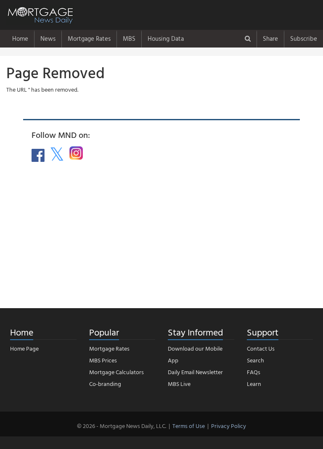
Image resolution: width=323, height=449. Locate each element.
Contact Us (261, 348)
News (48, 38)
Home (20, 38)
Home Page (24, 348)
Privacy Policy (228, 425)
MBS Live (179, 383)
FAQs (253, 371)
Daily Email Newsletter (195, 371)
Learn (254, 383)
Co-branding (105, 383)
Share (270, 38)
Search (255, 360)
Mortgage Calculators (116, 371)
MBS (129, 38)
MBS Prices (103, 360)
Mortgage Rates (89, 38)
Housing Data (166, 38)
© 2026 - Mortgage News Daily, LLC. (121, 425)
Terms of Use (188, 425)
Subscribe (303, 38)
